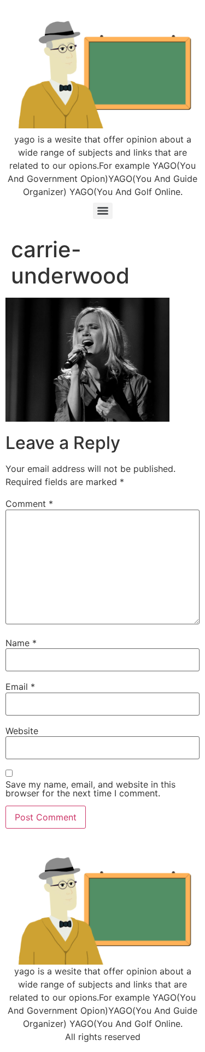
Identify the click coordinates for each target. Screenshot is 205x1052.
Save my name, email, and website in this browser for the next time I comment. (90, 788)
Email (20, 686)
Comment (29, 503)
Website (21, 730)
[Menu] (103, 211)
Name (21, 643)
